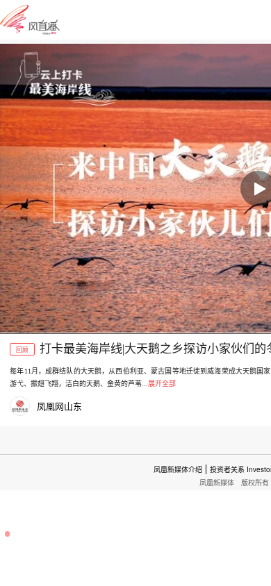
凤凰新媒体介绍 (178, 469)
